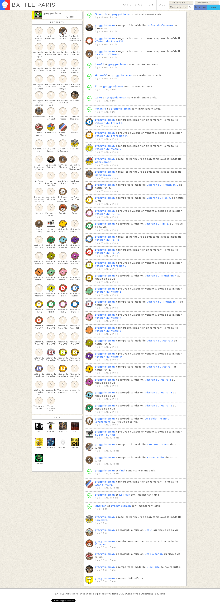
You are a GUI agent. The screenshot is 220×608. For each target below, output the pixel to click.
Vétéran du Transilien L (162, 184)
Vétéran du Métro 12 (158, 405)
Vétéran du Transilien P (111, 135)
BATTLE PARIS (34, 5)
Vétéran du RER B (107, 239)
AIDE (162, 5)
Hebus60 (101, 75)
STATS (139, 5)
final (122, 470)
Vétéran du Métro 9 (108, 148)
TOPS (150, 5)
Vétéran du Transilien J (111, 265)
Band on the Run (158, 444)
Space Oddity (156, 457)
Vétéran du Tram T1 (108, 122)
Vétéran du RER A (107, 252)
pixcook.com (104, 594)
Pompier (100, 544)
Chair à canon (153, 553)
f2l (97, 86)
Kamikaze (101, 519)
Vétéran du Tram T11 (109, 41)
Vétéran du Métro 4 (157, 379)
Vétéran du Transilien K (160, 275)
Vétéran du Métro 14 (109, 356)
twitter (213, 7)
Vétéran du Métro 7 (108, 317)
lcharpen (100, 505)
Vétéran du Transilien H (163, 301)
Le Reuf (124, 494)
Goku (98, 97)
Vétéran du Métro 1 (160, 366)
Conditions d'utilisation (139, 594)
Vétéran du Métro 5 (108, 330)
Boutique (160, 594)
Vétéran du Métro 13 (158, 392)
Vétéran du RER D (156, 223)
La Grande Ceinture (160, 25)
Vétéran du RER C (159, 197)
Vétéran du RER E (107, 213)
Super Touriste (105, 434)
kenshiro (101, 108)
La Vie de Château (107, 54)
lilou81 (99, 64)
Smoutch (101, 14)
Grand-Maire (103, 484)
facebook (200, 7)
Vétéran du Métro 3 (160, 340)
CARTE (127, 5)
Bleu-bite (153, 566)
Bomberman (103, 174)
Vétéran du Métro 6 (108, 291)
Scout (148, 529)
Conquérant (103, 161)
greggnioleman (53, 13)
